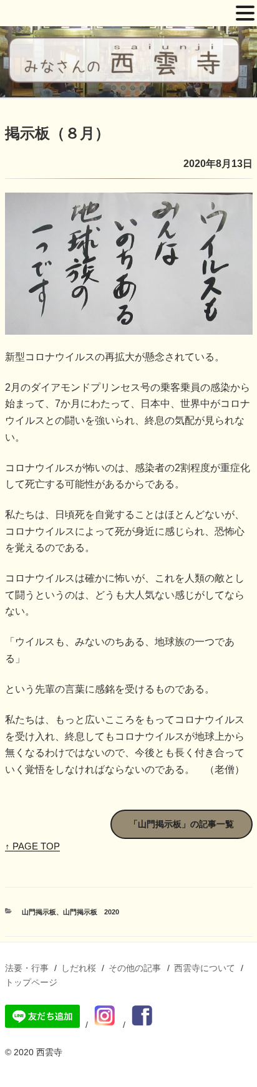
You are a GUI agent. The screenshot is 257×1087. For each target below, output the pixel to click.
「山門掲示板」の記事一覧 (181, 824)
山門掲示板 (39, 912)
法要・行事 (27, 968)
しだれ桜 (78, 968)
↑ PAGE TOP (32, 846)
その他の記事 (135, 968)
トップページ (31, 982)
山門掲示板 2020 (91, 912)
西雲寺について (204, 968)
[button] (245, 14)
